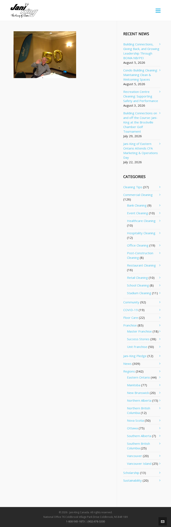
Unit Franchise (137, 347)
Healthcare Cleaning (141, 221)
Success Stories (138, 339)
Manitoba (133, 385)
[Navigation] (158, 10)
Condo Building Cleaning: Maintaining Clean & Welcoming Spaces (140, 74)
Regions (129, 371)
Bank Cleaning (137, 205)
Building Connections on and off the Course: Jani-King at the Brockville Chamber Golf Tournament (140, 122)
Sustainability (132, 480)
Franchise (130, 325)
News (127, 363)
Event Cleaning (137, 213)
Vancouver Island (139, 463)
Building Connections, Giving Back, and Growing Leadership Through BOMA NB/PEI (141, 51)
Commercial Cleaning (138, 195)
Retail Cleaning (137, 277)
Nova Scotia (135, 420)
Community (131, 302)
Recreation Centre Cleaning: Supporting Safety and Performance (140, 96)
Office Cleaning (137, 245)
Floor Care (130, 317)
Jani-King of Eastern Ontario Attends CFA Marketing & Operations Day (140, 150)
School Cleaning (138, 285)
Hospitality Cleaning (141, 233)
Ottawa (132, 428)
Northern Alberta (139, 400)
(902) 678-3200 (96, 521)
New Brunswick (138, 393)
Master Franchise (139, 331)
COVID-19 (130, 310)
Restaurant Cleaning (141, 265)
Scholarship (131, 473)
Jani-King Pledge (135, 356)
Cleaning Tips (132, 187)
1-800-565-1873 (75, 521)
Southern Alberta (139, 436)
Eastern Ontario (138, 377)
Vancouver (134, 456)
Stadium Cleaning (139, 293)
